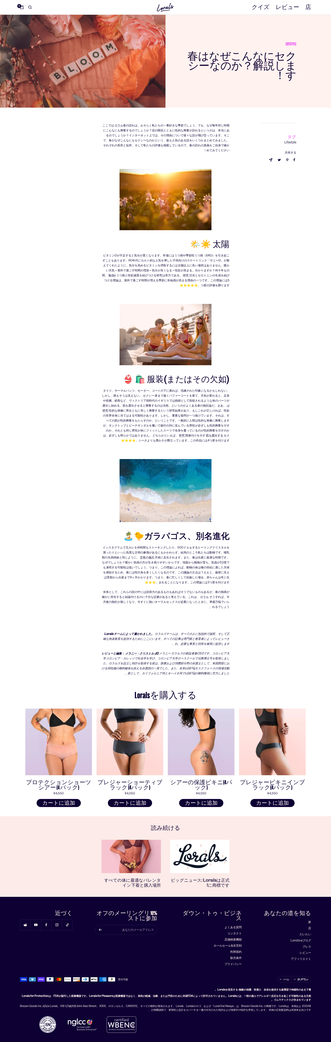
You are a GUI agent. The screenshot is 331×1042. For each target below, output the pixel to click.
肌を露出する (214, 435)
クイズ (261, 7)
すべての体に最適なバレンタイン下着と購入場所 (132, 882)
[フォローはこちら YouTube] (35, 925)
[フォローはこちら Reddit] (25, 925)
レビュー (287, 7)
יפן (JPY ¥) (303, 979)
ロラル (119, 125)
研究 (186, 275)
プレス (306, 947)
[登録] (100, 929)
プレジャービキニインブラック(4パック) (272, 785)
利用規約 (236, 952)
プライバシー (233, 964)
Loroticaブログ (301, 940)
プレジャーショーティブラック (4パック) (129, 785)
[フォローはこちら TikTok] (67, 925)
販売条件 (236, 958)
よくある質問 (233, 927)
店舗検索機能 (233, 939)
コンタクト (234, 933)
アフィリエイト (301, 959)
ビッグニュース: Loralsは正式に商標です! (200, 882)
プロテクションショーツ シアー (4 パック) (58, 785)
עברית (286, 979)
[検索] (30, 7)
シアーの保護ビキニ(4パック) (201, 785)
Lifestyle (291, 44)
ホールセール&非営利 (228, 946)
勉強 (111, 275)
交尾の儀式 (147, 557)
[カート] (22, 7)
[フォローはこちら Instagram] (57, 925)
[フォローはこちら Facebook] (46, 925)
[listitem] (294, 159)
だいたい (305, 934)
